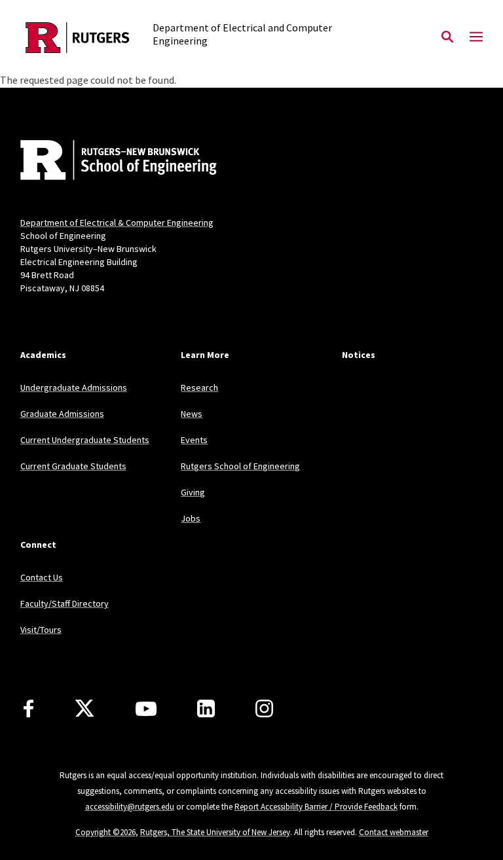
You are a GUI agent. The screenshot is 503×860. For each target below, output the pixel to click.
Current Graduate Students (73, 466)
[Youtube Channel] (146, 709)
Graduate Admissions (62, 414)
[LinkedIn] (206, 708)
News (191, 414)
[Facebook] (28, 708)
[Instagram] (264, 708)
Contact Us (41, 577)
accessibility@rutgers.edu (129, 806)
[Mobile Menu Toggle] (476, 37)
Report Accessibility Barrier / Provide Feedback (316, 806)
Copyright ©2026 (105, 832)
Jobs (190, 518)
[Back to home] (106, 161)
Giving (193, 492)
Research (199, 387)
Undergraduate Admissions (73, 387)
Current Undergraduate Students (84, 440)
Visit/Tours (41, 630)
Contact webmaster (393, 832)
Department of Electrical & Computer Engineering (117, 222)
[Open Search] (447, 37)
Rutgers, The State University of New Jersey (215, 832)
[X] (84, 709)
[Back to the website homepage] (77, 37)
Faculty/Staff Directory (64, 603)
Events (194, 440)
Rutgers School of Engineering (240, 466)
